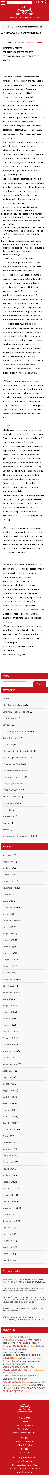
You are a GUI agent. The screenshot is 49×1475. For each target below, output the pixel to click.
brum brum (31, 1346)
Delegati (8, 1357)
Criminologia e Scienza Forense (17, 731)
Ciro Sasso (7, 1349)
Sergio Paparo (28, 1385)
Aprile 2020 (8, 946)
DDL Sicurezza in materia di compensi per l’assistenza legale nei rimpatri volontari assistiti (24, 1318)
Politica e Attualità (11, 803)
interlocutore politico (14, 1364)
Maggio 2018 (8, 1090)
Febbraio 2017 (9, 1188)
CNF (13, 1349)
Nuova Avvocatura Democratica (17, 1375)
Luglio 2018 (8, 1077)
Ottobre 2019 (8, 986)
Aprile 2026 (8, 868)
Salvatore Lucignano (34, 42)
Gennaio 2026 (9, 881)
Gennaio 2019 (9, 1038)
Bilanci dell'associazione (14, 705)
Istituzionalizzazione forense (19, 1366)
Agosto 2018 (8, 1070)
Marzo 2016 (8, 1253)
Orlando (18, 1378)
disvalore (23, 1358)
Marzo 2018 (8, 1103)
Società (6, 823)
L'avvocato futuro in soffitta (15, 770)
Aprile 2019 (8, 1018)
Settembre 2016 (10, 1221)
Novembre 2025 (10, 887)
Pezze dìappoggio (24, 1461)
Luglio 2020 (8, 927)
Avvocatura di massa (27, 1342)
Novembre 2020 (10, 907)
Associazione (34, 1339)
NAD (4, 1373)
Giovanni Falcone (35, 1358)
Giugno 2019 (8, 1005)
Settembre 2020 (10, 920)
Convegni (11, 27)
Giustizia (22, 1361)
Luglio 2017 (8, 1155)
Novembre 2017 (10, 1129)
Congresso (21, 1348)
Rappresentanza (13, 1381)
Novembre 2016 (10, 1208)
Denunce (16, 1358)
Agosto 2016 (8, 1227)
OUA (25, 1378)
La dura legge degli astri (13, 777)
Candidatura (40, 1346)
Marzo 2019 (8, 1025)
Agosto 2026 (8, 855)
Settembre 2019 (10, 992)
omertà (34, 1375)
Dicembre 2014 (9, 1260)
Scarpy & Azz (8, 816)
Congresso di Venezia (13, 1351)
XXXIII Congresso (13, 1391)
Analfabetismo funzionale (15, 1339)
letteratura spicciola (15, 1369)
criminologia (33, 1354)
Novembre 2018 (10, 1051)
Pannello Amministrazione (24, 1432)
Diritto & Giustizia (10, 738)
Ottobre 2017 (8, 1136)
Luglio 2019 (8, 999)
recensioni (7, 809)
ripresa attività (35, 1382)
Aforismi (6, 698)
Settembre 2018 (10, 1064)
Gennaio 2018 (9, 1116)
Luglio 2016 (8, 1234)
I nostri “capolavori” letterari (24, 1457)
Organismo (8, 1378)
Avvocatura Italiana (15, 1345)
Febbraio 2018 (9, 1110)
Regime (26, 1382)
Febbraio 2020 (9, 959)
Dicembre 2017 (9, 1123)
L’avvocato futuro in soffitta (24, 1465)
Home (5, 27)
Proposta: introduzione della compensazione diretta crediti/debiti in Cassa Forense (23, 1289)
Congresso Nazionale (14, 1354)
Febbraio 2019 (9, 1031)
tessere (6, 829)
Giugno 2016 (8, 1240)
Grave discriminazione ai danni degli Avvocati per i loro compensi (23, 1309)
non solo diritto (12, 1373)
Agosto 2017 (8, 1149)
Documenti (8, 744)
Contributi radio (10, 718)
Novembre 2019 (10, 979)
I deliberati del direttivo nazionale (18, 751)
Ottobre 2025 (8, 894)
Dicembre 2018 (9, 1044)
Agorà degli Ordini (22, 1336)
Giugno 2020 (8, 933)
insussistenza (33, 1360)
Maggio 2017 (8, 1168)
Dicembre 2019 (9, 972)
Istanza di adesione (24, 1425)
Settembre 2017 (10, 1142)
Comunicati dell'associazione (16, 711)
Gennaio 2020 (9, 966)
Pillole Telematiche (11, 796)
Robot (43, 1382)
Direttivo (24, 1421)
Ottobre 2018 (8, 1057)
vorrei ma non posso (33, 1388)
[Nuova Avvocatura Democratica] (24, 20)
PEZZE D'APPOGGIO (11, 790)
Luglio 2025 (8, 901)
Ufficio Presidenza (12, 1388)
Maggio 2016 (8, 1247)
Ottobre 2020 (8, 914)
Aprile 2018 (8, 1097)
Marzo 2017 (8, 1182)
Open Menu (3, 3)
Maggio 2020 (8, 940)
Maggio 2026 (8, 861)
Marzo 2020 (8, 953)
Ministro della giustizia (36, 1370)
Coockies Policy (24, 1429)
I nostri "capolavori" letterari (15, 757)
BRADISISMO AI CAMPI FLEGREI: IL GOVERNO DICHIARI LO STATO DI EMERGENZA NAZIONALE (24, 1280)
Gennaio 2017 (9, 1195)
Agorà (11, 1337)
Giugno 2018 (8, 1084)
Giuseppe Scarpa (10, 1361)
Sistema (39, 1384)
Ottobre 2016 (8, 1214)
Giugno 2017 (8, 1162)
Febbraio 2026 (9, 874)
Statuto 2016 (24, 1418)
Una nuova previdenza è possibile (18, 836)
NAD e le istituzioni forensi (14, 783)
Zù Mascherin (28, 1391)
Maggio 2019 (8, 1012)
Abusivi (5, 1337)
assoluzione (9, 1342)
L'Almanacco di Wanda (13, 764)
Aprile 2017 (8, 1175)
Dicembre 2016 (9, 1201)
